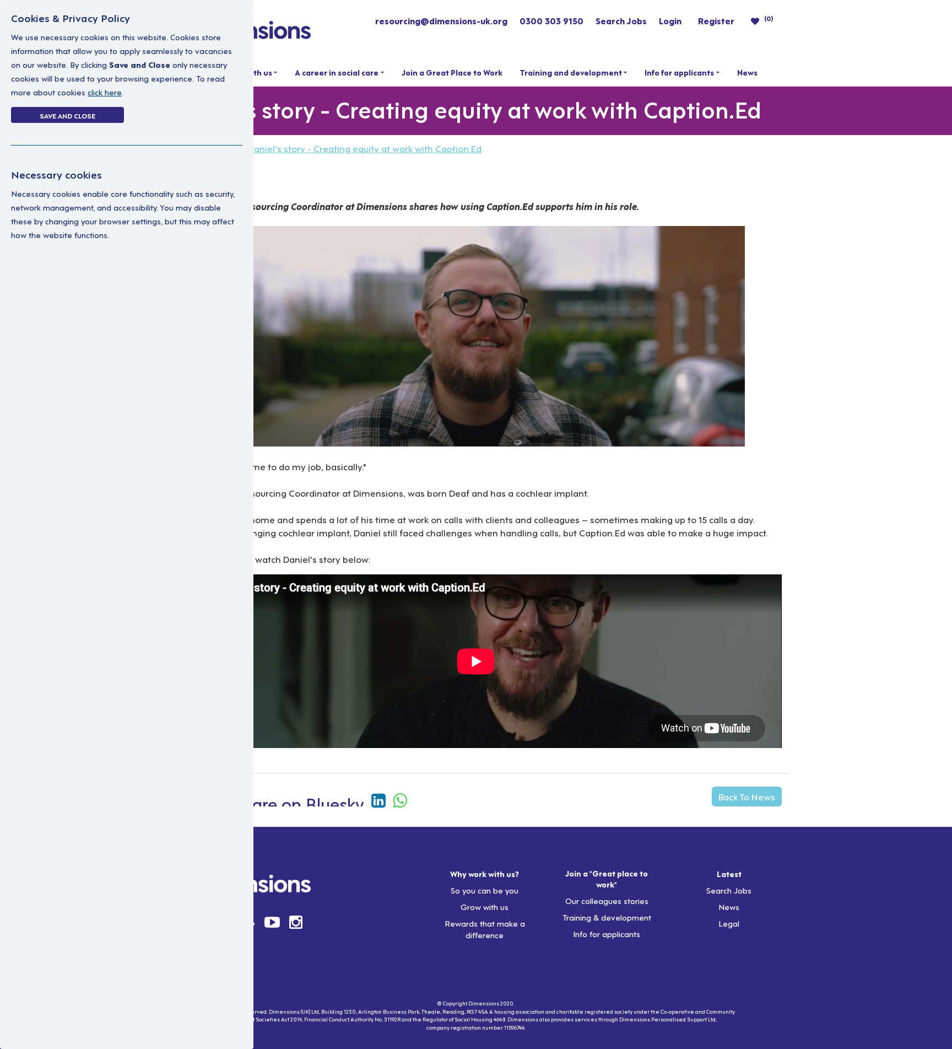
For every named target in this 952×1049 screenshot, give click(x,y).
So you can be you (484, 890)
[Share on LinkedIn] (380, 798)
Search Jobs (621, 20)
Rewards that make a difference (485, 928)
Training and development (571, 72)
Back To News (746, 796)
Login (670, 20)
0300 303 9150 (551, 20)
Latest (729, 873)
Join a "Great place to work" (606, 879)
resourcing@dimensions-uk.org (441, 20)
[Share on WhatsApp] (400, 798)
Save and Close (67, 115)
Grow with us (485, 906)
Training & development (606, 917)
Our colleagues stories (606, 900)
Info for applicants (679, 72)
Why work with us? (484, 873)
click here (105, 92)
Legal (728, 923)
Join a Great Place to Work (452, 72)
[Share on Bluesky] (296, 798)
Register (716, 20)
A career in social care (336, 72)
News (747, 72)
